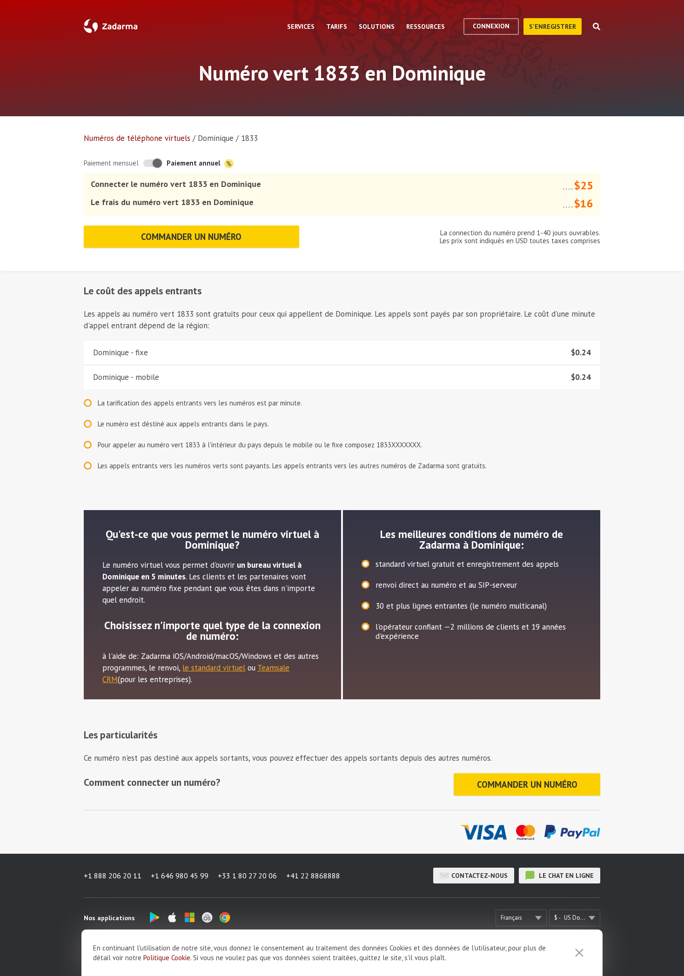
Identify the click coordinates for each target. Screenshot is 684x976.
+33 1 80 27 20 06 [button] (247, 875)
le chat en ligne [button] (565, 875)
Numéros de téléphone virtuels (137, 138)
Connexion (491, 26)
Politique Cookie (166, 957)
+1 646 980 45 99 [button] (179, 875)
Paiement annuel (194, 163)
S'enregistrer (552, 26)
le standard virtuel (213, 668)
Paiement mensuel (111, 163)
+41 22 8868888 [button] (313, 875)
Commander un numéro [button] (191, 236)
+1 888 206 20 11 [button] (112, 875)
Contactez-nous (479, 875)
